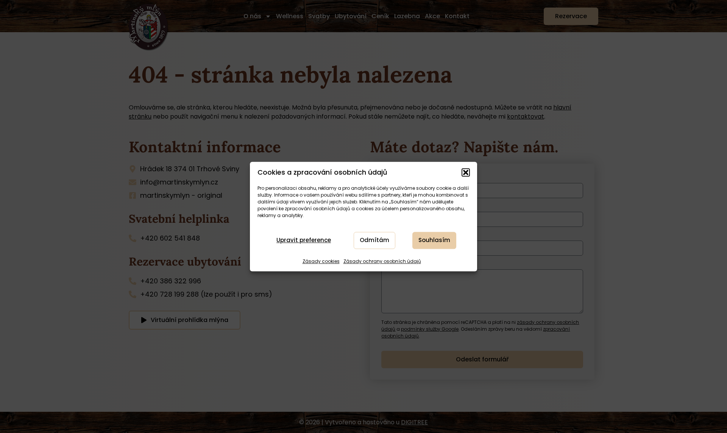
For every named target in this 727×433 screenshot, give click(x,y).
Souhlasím (434, 240)
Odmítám (374, 240)
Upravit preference (303, 240)
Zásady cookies (321, 261)
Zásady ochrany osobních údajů (382, 261)
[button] (466, 172)
